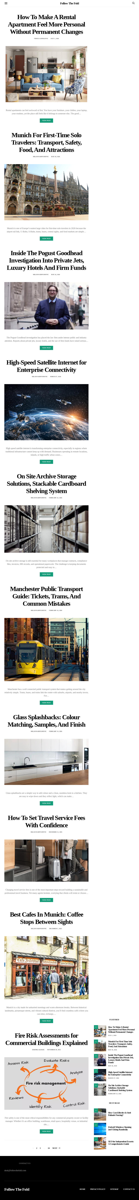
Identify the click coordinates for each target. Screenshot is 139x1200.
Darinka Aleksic (38, 1049)
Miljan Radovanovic (41, 156)
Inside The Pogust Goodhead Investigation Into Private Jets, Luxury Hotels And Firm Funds (46, 260)
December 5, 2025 (55, 928)
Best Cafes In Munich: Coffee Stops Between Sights (46, 918)
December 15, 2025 (55, 832)
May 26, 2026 (55, 274)
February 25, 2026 (55, 498)
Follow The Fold (69, 3)
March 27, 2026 (55, 376)
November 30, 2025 (54, 1049)
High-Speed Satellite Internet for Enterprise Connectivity (46, 366)
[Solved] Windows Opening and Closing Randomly (119, 1128)
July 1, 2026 (55, 38)
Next (54, 1148)
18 (49, 1148)
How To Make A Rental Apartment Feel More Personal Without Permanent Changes (46, 24)
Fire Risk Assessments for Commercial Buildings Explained (46, 1039)
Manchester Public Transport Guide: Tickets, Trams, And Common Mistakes (46, 596)
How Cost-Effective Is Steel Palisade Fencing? (119, 1114)
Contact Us (129, 1189)
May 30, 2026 (55, 156)
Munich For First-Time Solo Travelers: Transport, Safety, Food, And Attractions (46, 142)
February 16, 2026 (55, 610)
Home (82, 1189)
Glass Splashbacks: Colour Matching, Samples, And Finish (46, 720)
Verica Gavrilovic (41, 38)
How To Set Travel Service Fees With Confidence (46, 821)
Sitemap (114, 1189)
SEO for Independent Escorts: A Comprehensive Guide (121, 1142)
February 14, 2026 (55, 731)
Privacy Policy (97, 1189)
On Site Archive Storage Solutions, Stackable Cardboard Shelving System (46, 483)
